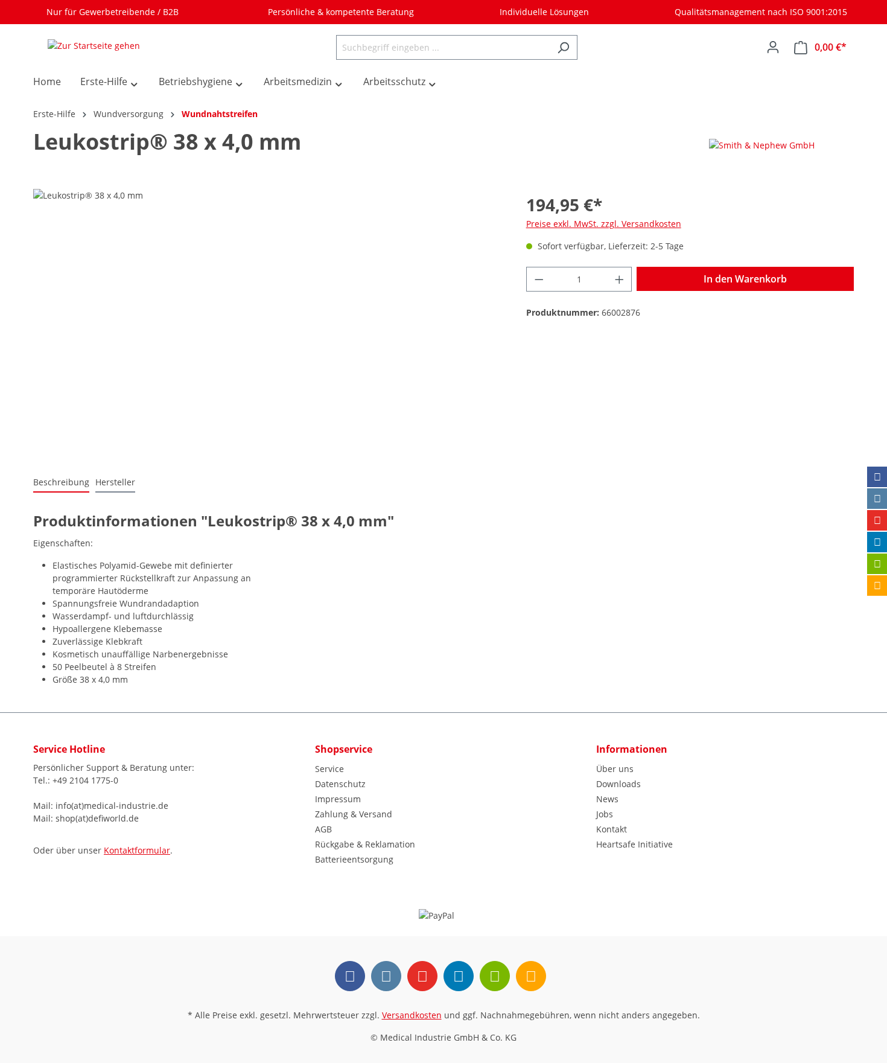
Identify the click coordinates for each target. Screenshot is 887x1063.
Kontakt (611, 829)
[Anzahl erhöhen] (619, 279)
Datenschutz (340, 784)
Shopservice (343, 749)
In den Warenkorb (745, 279)
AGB (323, 829)
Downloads (618, 784)
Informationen (631, 749)
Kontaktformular (137, 850)
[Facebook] (877, 477)
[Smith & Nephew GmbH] (762, 144)
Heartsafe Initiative (634, 844)
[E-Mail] (877, 563)
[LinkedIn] (877, 542)
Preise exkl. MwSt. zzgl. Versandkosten (603, 223)
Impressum (338, 799)
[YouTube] (877, 520)
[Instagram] (877, 498)
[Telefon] (877, 585)
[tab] (61, 483)
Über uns (615, 768)
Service (329, 768)
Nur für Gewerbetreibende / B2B (110, 12)
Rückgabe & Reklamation (365, 844)
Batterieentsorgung (354, 859)
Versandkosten (412, 1015)
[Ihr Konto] (773, 47)
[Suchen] (563, 47)
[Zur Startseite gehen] (93, 45)
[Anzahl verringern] (539, 279)
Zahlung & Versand (353, 814)
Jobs (604, 814)
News (607, 799)
